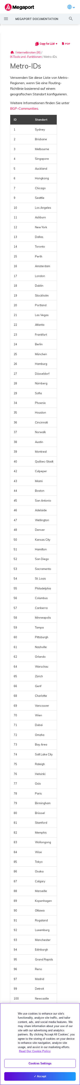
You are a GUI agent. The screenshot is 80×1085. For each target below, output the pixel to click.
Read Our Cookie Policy (35, 1051)
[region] (40, 1044)
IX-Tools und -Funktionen (26, 56)
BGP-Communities (24, 108)
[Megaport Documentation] (19, 7)
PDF (67, 43)
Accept (41, 1076)
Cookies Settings (40, 1063)
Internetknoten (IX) (28, 52)
